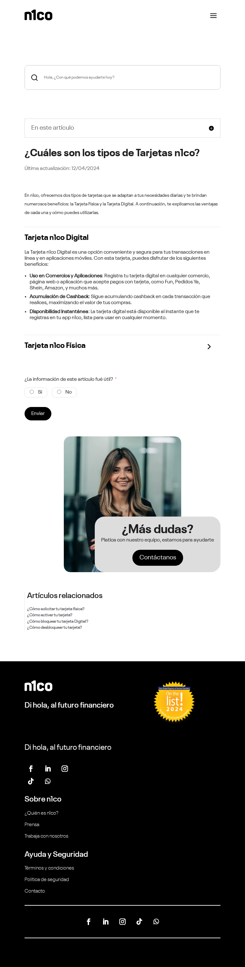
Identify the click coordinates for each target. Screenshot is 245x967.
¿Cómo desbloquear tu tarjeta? (54, 627)
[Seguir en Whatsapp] (47, 781)
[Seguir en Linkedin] (47, 768)
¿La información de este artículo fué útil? (69, 379)
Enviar (38, 413)
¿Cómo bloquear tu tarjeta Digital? (57, 621)
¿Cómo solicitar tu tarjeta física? (56, 609)
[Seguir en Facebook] (31, 768)
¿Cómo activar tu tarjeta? (49, 615)
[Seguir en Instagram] (64, 768)
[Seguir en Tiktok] (31, 781)
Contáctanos (157, 558)
